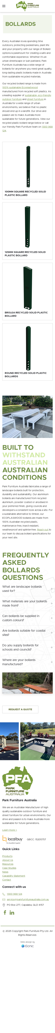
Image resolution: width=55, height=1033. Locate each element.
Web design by (27, 942)
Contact (6, 880)
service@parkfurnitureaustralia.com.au (28, 899)
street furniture (35, 99)
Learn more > (9, 830)
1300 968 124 (14, 894)
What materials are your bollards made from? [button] (24, 603)
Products (7, 856)
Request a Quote (20, 709)
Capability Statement (13, 876)
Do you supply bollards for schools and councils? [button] (20, 647)
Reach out (43, 530)
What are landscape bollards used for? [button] (22, 588)
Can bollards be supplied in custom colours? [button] (20, 618)
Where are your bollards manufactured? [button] (18, 662)
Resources (7, 864)
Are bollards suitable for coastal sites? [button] (23, 632)
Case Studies (9, 868)
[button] (3, 6)
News (5, 872)
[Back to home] (27, 6)
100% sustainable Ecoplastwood (20, 87)
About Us (7, 860)
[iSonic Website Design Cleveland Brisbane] (27, 946)
